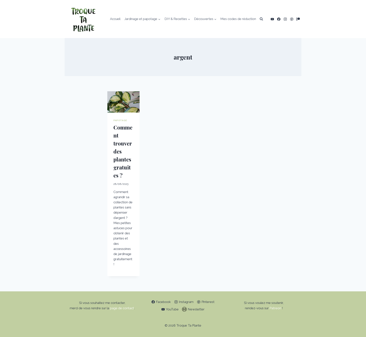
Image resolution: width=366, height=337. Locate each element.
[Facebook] (278, 19)
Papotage (120, 120)
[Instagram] (285, 19)
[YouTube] (272, 19)
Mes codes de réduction (238, 19)
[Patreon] (298, 19)
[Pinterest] (291, 19)
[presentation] (123, 102)
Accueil (115, 19)
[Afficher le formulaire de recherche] (261, 19)
